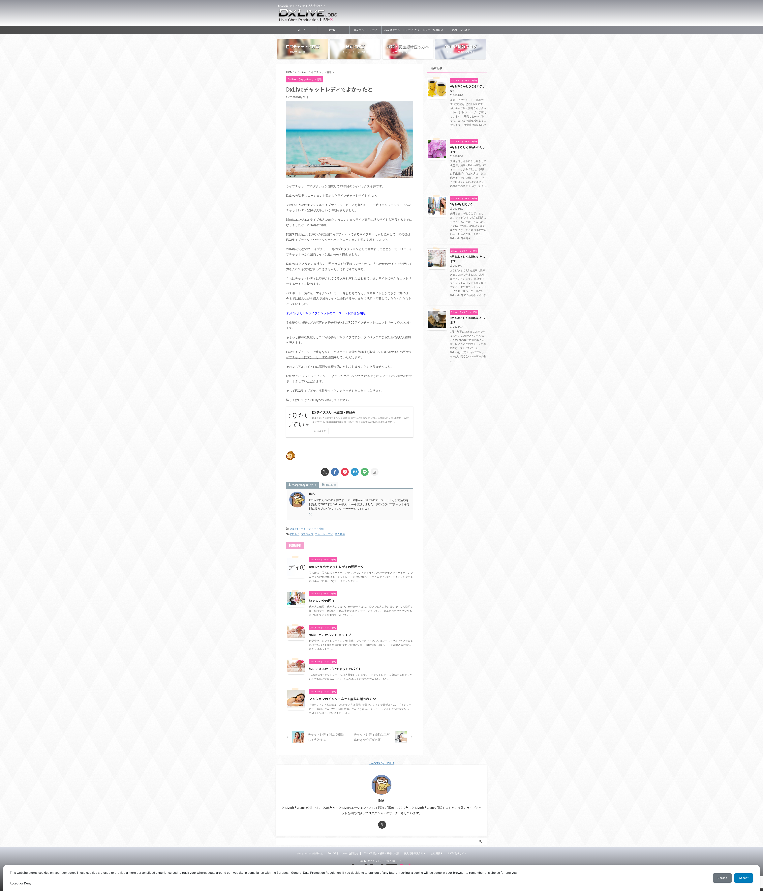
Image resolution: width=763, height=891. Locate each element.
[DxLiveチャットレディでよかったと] (355, 472)
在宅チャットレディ (365, 30)
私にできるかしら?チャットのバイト (335, 668)
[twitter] (325, 472)
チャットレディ (324, 534)
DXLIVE (294, 534)
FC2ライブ (307, 534)
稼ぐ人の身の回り (321, 600)
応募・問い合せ (461, 30)
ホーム (302, 30)
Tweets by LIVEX (381, 763)
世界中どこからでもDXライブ (330, 634)
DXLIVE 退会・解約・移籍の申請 (381, 853)
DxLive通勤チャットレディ (397, 30)
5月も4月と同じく (461, 204)
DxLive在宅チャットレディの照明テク (336, 566)
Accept (743, 877)
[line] (365, 472)
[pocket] (345, 472)
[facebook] (335, 472)
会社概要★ (437, 853)
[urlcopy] (375, 472)
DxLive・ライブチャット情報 (307, 528)
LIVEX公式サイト (457, 853)
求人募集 (340, 534)
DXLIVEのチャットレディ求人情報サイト (381, 860)
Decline (722, 877)
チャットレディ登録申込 (429, 30)
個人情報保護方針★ (415, 853)
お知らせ (334, 30)
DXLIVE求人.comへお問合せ (343, 853)
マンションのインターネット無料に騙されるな (342, 698)
